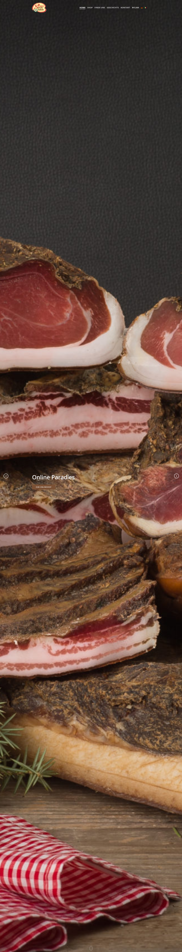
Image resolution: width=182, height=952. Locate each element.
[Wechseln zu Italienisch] (145, 8)
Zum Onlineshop (43, 487)
